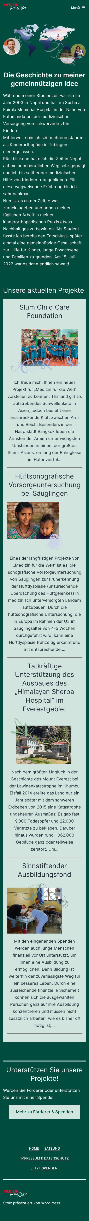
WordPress (50, 1203)
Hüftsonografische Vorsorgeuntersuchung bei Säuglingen (44, 484)
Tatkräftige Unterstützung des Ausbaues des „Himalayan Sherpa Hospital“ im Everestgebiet (44, 687)
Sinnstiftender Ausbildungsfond (44, 870)
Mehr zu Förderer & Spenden (44, 1111)
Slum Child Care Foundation (44, 311)
